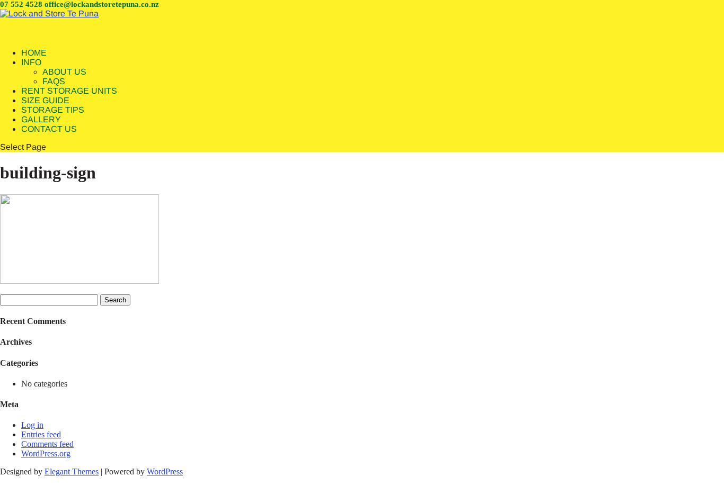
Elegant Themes (72, 471)
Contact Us (49, 128)
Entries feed (41, 434)
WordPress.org (45, 453)
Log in (32, 424)
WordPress (165, 471)
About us (64, 71)
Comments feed (47, 443)
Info (31, 62)
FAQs (53, 81)
